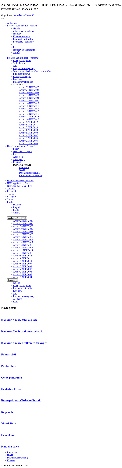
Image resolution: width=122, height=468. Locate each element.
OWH (10, 455)
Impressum (12, 452)
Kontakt (11, 460)
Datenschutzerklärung (17, 457)
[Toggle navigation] (2, 18)
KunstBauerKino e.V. (24, 15)
